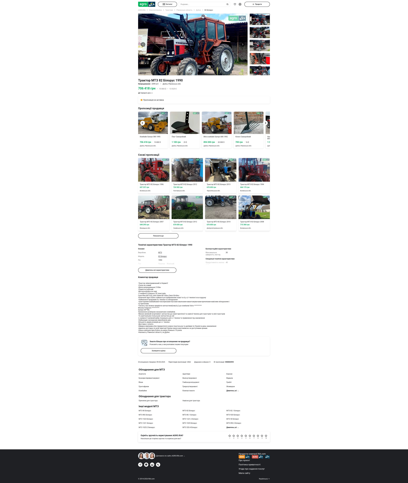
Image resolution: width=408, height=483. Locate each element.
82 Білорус (162, 256)
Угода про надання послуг (252, 469)
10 (266, 438)
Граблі (228, 382)
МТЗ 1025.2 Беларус (147, 427)
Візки (141, 382)
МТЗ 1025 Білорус (190, 423)
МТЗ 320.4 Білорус (190, 427)
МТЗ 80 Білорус (145, 411)
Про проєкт (244, 460)
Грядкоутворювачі (190, 386)
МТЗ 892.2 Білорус (233, 423)
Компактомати (189, 391)
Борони (229, 374)
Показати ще (158, 236)
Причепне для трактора (148, 401)
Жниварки (230, 386)
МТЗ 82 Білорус (189, 411)
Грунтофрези (144, 386)
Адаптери (186, 374)
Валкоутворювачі (190, 378)
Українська (263, 479)
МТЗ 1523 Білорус (146, 419)
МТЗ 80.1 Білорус (189, 415)
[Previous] (142, 123)
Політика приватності (250, 464)
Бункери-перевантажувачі (149, 378)
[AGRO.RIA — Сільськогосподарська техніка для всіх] (148, 4)
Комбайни (143, 391)
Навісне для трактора (191, 401)
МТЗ (160, 253)
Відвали (229, 378)
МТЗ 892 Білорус (145, 415)
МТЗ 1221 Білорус (146, 423)
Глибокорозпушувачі (191, 382)
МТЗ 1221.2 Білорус (190, 419)
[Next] (265, 123)
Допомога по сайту (170, 456)
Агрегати (142, 374)
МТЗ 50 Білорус (232, 419)
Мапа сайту (244, 473)
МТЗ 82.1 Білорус (233, 411)
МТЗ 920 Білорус (233, 415)
